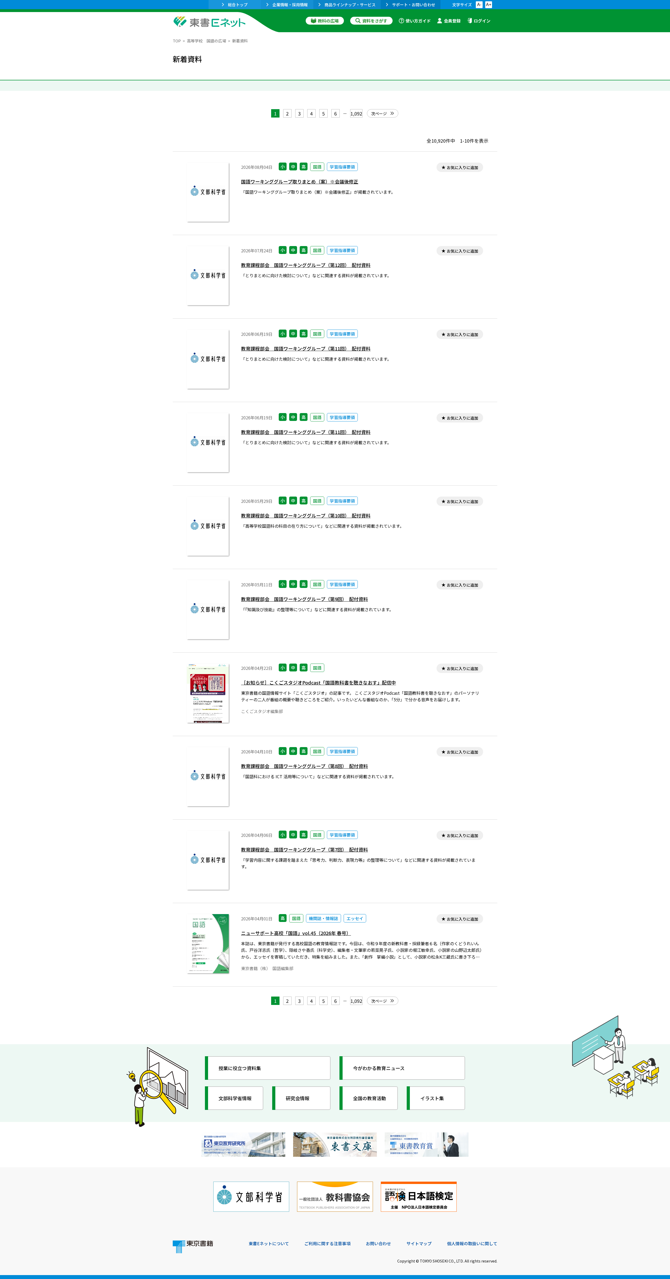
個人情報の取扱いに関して (472, 1243)
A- (479, 4)
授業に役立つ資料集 (240, 1068)
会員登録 (452, 21)
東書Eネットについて (269, 1243)
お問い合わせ (378, 1243)
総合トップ (238, 4)
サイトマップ (419, 1243)
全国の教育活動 (369, 1098)
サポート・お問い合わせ (413, 4)
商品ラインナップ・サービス (350, 4)
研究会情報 (297, 1098)
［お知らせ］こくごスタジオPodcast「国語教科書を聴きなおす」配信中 (318, 682)
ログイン (482, 21)
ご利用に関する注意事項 (327, 1243)
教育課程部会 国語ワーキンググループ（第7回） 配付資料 (304, 849)
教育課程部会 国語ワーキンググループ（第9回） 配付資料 (304, 599)
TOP (177, 40)
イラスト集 (432, 1098)
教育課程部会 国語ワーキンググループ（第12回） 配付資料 (306, 265)
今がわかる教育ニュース (379, 1068)
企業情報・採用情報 (290, 4)
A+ (488, 4)
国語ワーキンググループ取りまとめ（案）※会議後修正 (299, 181)
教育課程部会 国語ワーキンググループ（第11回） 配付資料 (306, 348)
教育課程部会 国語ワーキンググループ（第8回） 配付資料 (304, 766)
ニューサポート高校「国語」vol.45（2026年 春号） (296, 933)
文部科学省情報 (235, 1098)
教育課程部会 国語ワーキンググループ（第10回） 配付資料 (306, 515)
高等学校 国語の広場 (206, 40)
